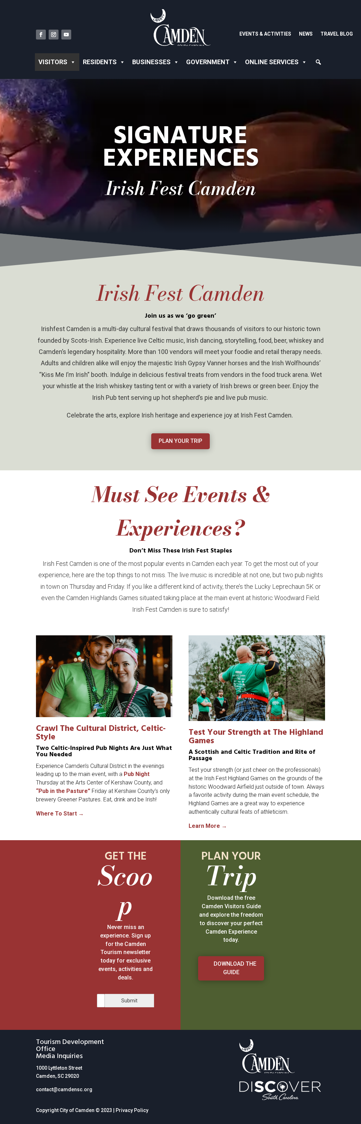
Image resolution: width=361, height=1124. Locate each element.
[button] (318, 62)
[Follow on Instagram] (54, 34)
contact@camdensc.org (64, 1089)
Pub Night (136, 774)
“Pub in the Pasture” (63, 791)
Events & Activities (265, 34)
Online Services (272, 62)
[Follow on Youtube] (66, 34)
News (306, 34)
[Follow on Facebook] (41, 34)
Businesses (151, 62)
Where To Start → (60, 813)
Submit (129, 1000)
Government (208, 62)
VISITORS (52, 62)
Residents (100, 62)
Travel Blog (336, 34)
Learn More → (208, 826)
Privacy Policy (132, 1110)
